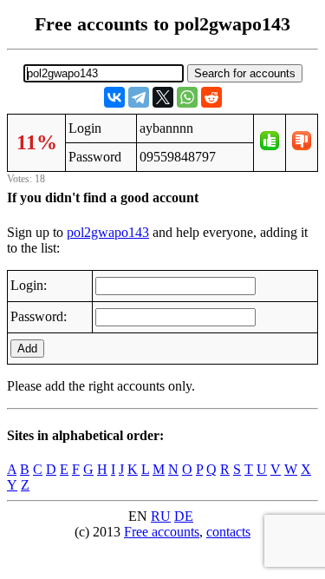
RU (161, 516)
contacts (228, 531)
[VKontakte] (114, 97)
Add (27, 348)
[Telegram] (138, 97)
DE (183, 516)
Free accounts (161, 531)
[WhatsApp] (187, 97)
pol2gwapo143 (108, 232)
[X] (163, 97)
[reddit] (211, 97)
